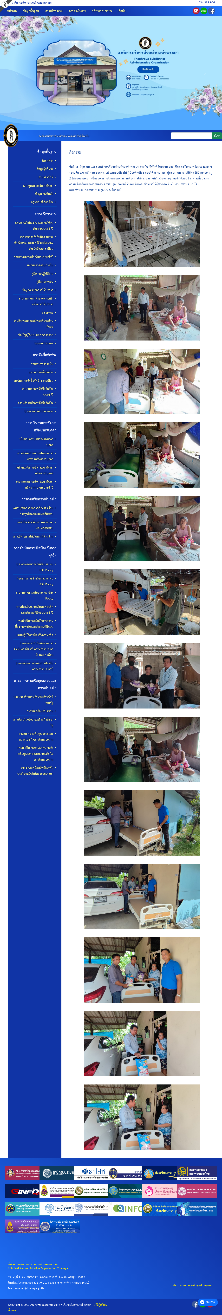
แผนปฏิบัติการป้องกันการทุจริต (35, 635)
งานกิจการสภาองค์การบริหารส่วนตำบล (33, 324)
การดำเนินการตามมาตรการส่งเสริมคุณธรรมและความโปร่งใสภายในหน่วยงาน (35, 754)
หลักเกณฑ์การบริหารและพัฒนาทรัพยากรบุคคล (34, 470)
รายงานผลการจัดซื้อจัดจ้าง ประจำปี (37, 392)
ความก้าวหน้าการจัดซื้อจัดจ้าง (35, 403)
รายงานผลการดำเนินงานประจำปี (33, 257)
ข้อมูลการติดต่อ (44, 194)
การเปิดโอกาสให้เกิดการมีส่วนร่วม (33, 536)
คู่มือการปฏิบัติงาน (42, 274)
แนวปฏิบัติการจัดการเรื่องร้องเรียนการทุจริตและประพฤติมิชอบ (33, 511)
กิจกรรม (75, 152)
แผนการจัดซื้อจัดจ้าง (41, 372)
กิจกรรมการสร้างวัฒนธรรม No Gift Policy (35, 581)
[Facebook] (211, 11)
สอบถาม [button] (210, 1302)
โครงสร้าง (47, 161)
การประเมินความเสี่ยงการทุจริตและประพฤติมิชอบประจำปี (34, 610)
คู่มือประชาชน (45, 282)
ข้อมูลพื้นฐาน (31, 11)
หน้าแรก (12, 11)
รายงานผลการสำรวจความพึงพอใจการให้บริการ (36, 301)
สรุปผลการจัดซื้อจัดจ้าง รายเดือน (33, 381)
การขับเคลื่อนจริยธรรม (40, 711)
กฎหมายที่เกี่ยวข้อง (42, 202)
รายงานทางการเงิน (42, 364)
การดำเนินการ (77, 11)
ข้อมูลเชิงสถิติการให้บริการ (37, 290)
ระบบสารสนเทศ (43, 343)
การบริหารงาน (54, 11)
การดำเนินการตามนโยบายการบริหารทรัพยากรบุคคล (35, 456)
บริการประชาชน (102, 11)
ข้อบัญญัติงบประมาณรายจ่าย (35, 335)
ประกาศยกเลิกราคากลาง (38, 411)
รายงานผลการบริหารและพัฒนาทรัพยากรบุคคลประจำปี (34, 485)
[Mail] (196, 11)
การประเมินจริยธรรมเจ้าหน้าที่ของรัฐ (33, 722)
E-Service (47, 313)
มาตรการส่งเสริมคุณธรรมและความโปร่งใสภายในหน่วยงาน (36, 737)
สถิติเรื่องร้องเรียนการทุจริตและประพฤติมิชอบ (35, 525)
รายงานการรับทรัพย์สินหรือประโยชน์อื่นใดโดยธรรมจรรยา (35, 771)
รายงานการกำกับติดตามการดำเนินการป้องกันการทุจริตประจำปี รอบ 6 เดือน (33, 649)
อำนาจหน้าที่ (46, 177)
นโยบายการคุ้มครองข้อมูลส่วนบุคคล (192, 1285)
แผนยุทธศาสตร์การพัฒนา (38, 186)
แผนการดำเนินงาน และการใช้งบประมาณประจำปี (34, 226)
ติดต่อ (121, 11)
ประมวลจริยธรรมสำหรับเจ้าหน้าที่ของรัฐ (33, 700)
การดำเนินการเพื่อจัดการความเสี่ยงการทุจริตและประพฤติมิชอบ (33, 624)
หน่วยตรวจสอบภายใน (40, 265)
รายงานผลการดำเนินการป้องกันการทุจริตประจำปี (34, 666)
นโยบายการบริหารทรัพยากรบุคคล (36, 442)
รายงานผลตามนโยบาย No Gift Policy (34, 595)
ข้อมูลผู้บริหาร (45, 169)
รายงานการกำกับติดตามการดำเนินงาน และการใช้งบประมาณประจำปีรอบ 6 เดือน (33, 243)
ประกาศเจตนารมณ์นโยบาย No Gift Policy (34, 567)
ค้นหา (217, 136)
